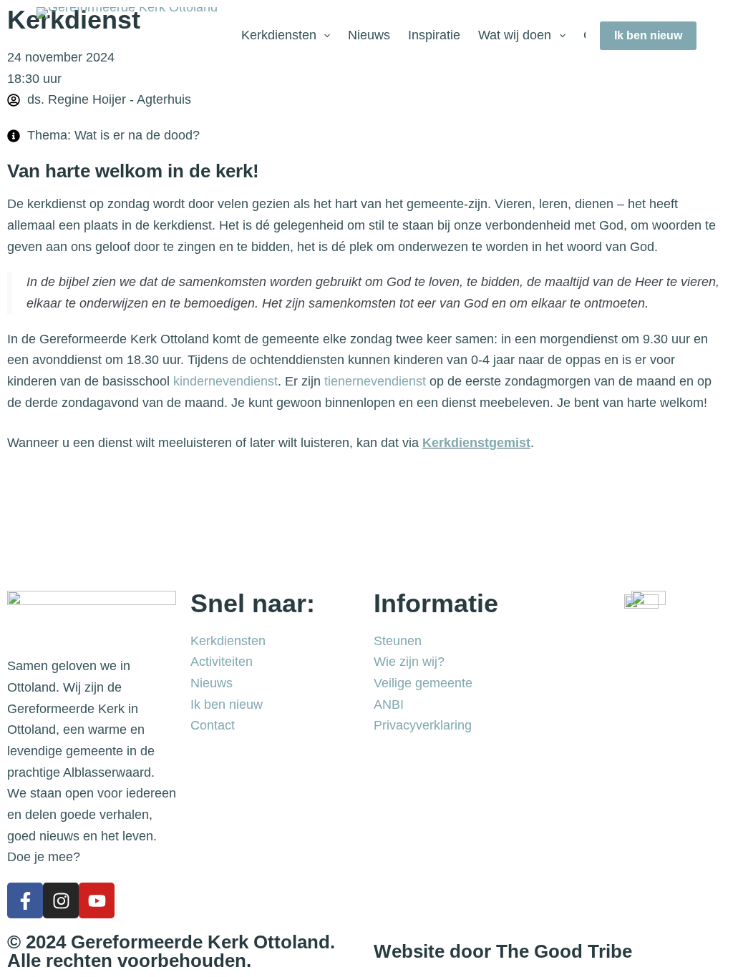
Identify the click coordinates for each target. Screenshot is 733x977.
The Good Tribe (564, 951)
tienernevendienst (375, 381)
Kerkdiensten (278, 35)
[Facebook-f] (25, 900)
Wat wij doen (514, 35)
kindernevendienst (225, 381)
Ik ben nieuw (648, 35)
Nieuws (369, 35)
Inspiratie (434, 35)
